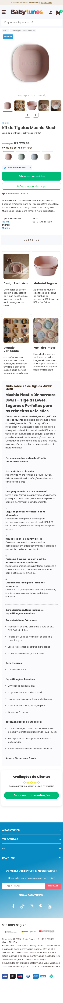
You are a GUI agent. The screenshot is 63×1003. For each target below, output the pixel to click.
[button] (8, 156)
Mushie (5, 123)
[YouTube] (49, 906)
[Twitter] (22, 906)
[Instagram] (31, 906)
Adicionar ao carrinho (32, 176)
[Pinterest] (40, 906)
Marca (6, 224)
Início (5, 30)
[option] (31, 62)
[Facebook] (13, 906)
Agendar (46, 2)
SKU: (35, 218)
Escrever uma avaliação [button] (31, 795)
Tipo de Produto (11, 218)
